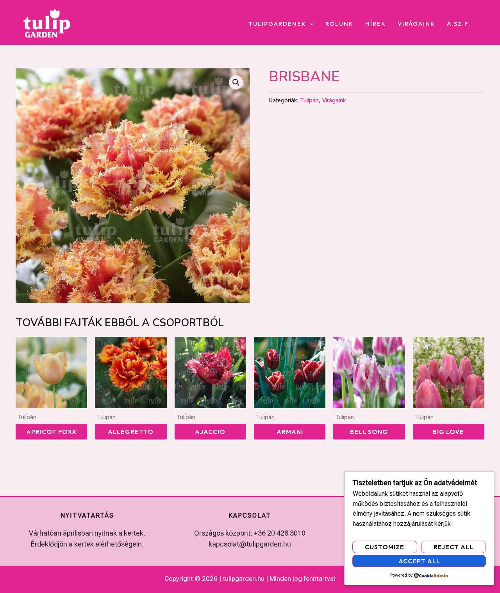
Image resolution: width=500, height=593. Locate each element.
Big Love (448, 432)
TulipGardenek (277, 24)
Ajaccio (210, 432)
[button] (310, 24)
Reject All (453, 547)
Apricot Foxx (51, 432)
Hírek (375, 24)
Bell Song (369, 432)
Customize (384, 547)
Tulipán (309, 100)
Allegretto (131, 432)
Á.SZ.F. (459, 24)
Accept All (419, 561)
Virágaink (416, 24)
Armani (290, 432)
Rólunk (339, 24)
